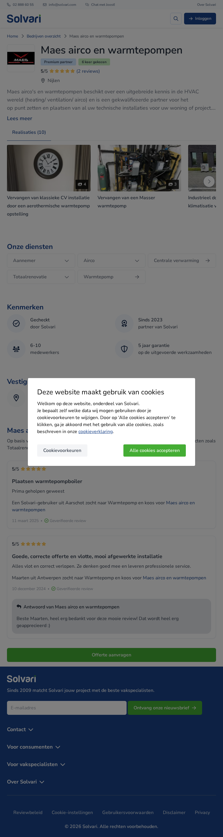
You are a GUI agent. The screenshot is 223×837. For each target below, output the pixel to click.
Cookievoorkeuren (62, 450)
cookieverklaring (95, 431)
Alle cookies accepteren (155, 450)
